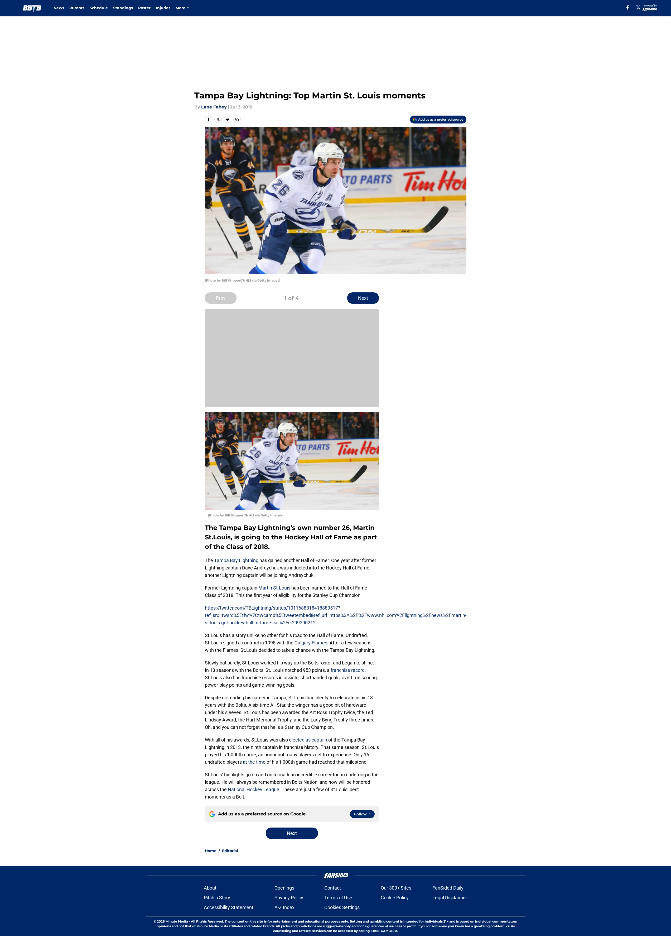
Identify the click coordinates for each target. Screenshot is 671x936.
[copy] (237, 119)
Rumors (76, 8)
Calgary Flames (311, 642)
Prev (220, 298)
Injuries (163, 8)
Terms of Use (338, 897)
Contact (332, 888)
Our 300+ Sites (396, 888)
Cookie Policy (395, 897)
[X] (638, 7)
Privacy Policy (288, 897)
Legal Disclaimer (449, 897)
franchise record (348, 670)
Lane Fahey (214, 107)
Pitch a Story (217, 897)
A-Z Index (284, 907)
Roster (144, 8)
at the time (254, 762)
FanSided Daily (448, 888)
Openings (284, 888)
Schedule (99, 8)
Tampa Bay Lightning (236, 560)
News (59, 8)
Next (363, 298)
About (210, 888)
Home (210, 850)
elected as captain (308, 740)
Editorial (230, 850)
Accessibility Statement (228, 907)
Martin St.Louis (274, 588)
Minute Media (177, 921)
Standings (123, 8)
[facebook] (627, 7)
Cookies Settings (342, 907)
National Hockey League (253, 789)
